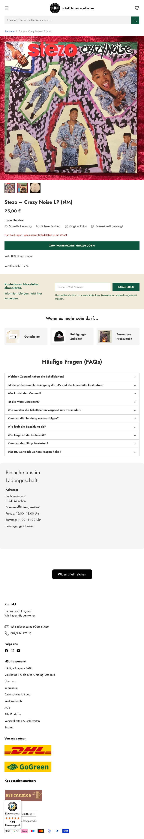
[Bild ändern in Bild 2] (22, 188)
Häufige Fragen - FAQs (18, 668)
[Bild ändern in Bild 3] (35, 188)
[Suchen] (135, 20)
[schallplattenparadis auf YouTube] (18, 651)
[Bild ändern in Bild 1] (9, 188)
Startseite (9, 31)
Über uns (10, 681)
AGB (7, 708)
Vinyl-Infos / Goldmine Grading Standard (29, 675)
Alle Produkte (12, 714)
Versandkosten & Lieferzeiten (22, 721)
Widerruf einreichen (72, 574)
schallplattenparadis (26, 821)
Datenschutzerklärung (17, 694)
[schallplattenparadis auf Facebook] (6, 651)
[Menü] (19, 802)
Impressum (11, 688)
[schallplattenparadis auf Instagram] (12, 651)
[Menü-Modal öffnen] (6, 8)
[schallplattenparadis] (72, 8)
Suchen (8, 727)
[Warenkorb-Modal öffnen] (136, 8)
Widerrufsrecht (13, 701)
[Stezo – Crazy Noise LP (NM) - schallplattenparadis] (72, 108)
